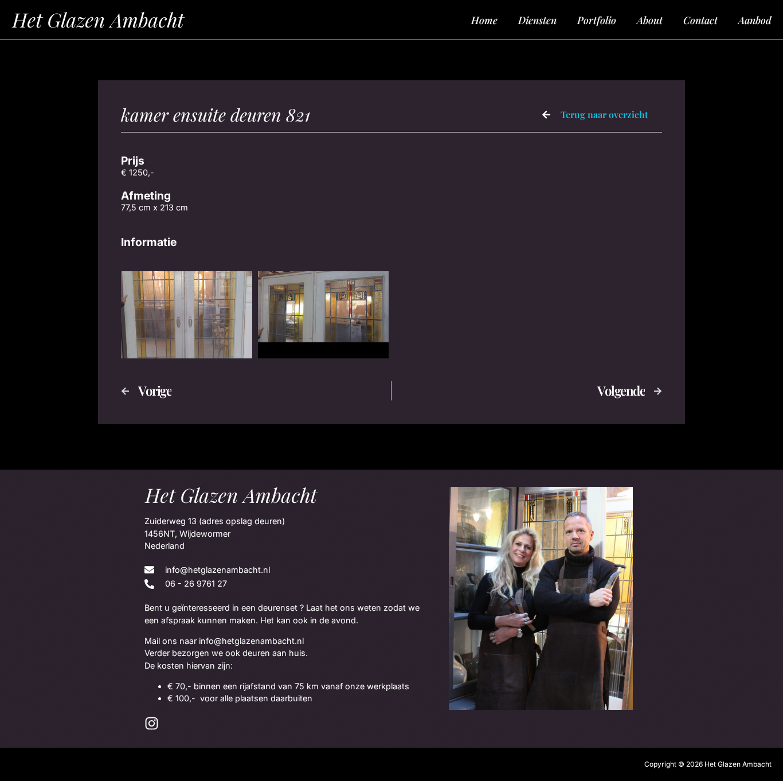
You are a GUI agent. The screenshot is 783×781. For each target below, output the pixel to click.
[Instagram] (151, 723)
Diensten (537, 19)
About (650, 19)
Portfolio (596, 19)
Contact (700, 19)
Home (484, 19)
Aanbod (755, 19)
